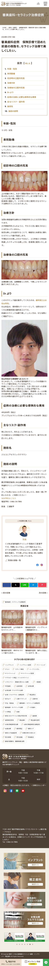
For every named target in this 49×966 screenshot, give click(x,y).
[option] (14, 938)
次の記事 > (43, 593)
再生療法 (32, 695)
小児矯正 (8, 712)
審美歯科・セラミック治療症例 (15, 602)
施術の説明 (11, 111)
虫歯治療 (8, 728)
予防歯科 (8, 686)
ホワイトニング (10, 673)
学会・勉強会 (9, 703)
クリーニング (41, 665)
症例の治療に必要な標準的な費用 (20, 97)
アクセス (7, 832)
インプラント (9, 665)
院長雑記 (31, 737)
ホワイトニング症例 (27, 673)
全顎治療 (31, 686)
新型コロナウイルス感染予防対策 (16, 716)
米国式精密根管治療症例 (32, 724)
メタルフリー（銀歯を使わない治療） (17, 682)
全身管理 (19, 686)
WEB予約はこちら (8, 498)
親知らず (31, 728)
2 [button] (19, 944)
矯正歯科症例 (35, 720)
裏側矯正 (19, 728)
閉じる (27, 63)
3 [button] (22, 944)
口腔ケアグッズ (22, 699)
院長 (24, 539)
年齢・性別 (11, 69)
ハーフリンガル (34, 669)
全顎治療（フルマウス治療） (14, 690)
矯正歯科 (22, 720)
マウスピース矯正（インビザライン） (17, 678)
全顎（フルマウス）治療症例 (14, 695)
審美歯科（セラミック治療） (14, 707)
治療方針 (10, 83)
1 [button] (16, 944)
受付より (8, 699)
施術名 (9, 106)
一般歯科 (38, 682)
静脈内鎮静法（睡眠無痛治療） (15, 741)
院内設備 (19, 737)
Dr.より (9, 92)
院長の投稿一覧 (14, 560)
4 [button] (24, 944)
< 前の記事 (5, 593)
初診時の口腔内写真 (15, 78)
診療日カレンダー (39, 785)
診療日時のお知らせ (28, 733)
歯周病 (34, 716)
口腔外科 (35, 699)
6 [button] (30, 944)
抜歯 (18, 712)
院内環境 (8, 737)
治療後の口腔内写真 (15, 88)
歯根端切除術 (9, 720)
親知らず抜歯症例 (11, 733)
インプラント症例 (25, 665)
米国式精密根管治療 (11, 724)
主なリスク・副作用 (15, 102)
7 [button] (32, 944)
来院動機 (10, 74)
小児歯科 (32, 707)
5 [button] (27, 944)
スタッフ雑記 (19, 669)
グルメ (7, 669)
